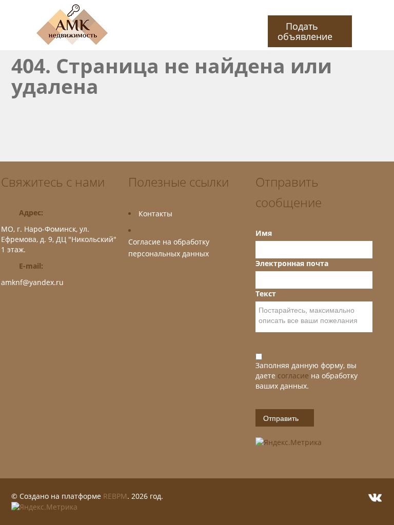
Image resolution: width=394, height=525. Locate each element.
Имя (263, 233)
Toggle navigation (10, 25)
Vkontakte (375, 497)
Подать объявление (305, 31)
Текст (265, 293)
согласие (294, 375)
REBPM (115, 496)
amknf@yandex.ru (32, 282)
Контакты (155, 213)
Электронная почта (291, 263)
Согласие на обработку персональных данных (168, 247)
